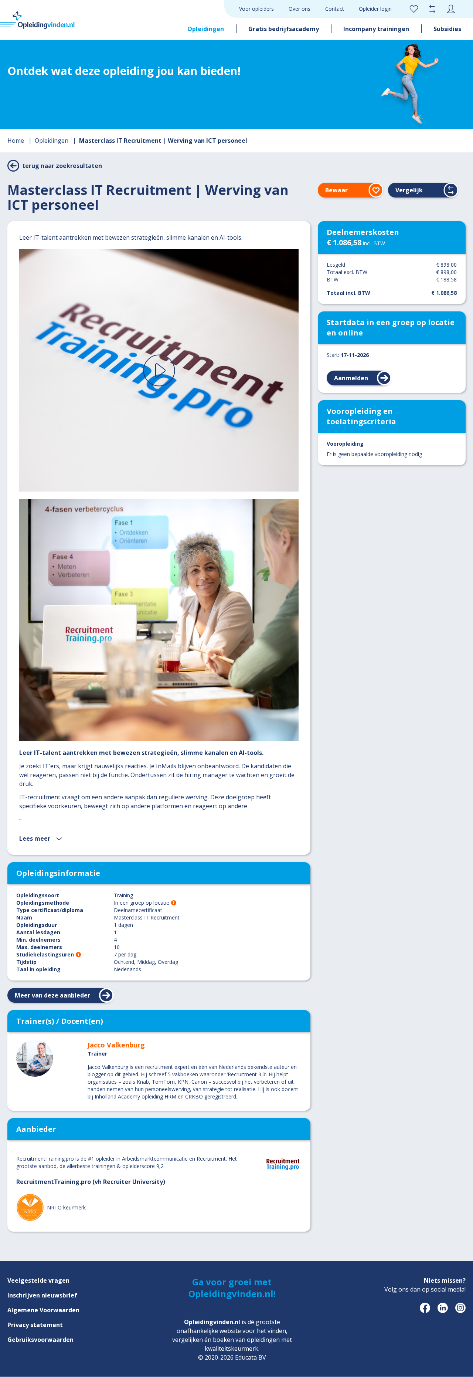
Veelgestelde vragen (38, 1280)
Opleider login (375, 8)
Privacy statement (35, 1325)
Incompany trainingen (376, 29)
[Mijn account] (450, 8)
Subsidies (447, 29)
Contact (334, 8)
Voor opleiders (256, 8)
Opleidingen (205, 29)
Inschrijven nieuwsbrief (42, 1295)
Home (16, 140)
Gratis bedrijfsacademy (283, 29)
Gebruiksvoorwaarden (40, 1340)
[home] (37, 20)
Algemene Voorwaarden (43, 1310)
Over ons (299, 8)
